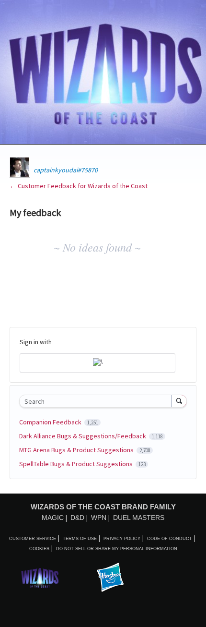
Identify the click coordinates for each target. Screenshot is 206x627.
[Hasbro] (110, 578)
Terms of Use (80, 538)
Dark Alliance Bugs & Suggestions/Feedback (83, 436)
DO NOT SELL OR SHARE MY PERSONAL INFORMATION (116, 548)
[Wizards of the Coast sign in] (97, 363)
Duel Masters (138, 517)
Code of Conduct (169, 538)
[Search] (179, 401)
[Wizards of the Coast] (40, 578)
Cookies (39, 548)
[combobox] (98, 401)
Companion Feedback (51, 422)
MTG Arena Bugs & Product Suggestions (77, 450)
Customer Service (32, 538)
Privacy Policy (121, 538)
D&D (77, 517)
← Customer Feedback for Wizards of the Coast (79, 185)
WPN (98, 517)
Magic (53, 517)
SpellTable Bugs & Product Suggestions (76, 463)
